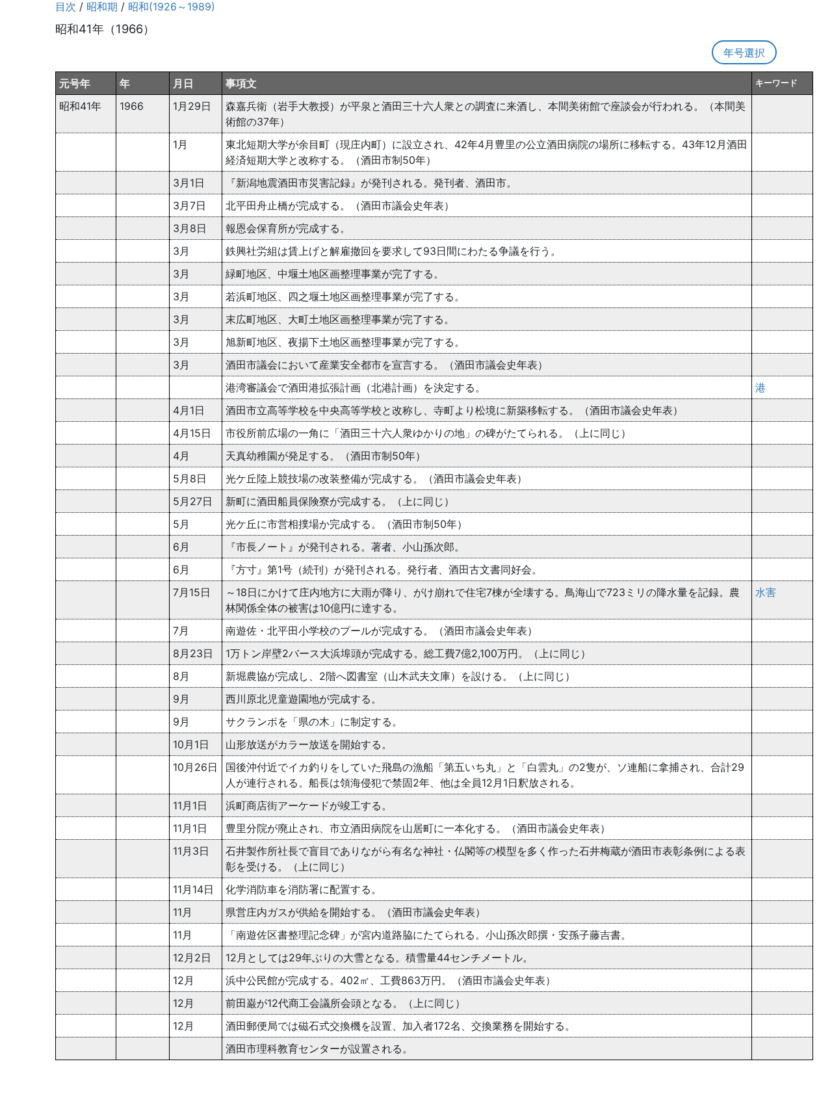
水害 (765, 592)
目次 (65, 6)
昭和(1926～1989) (171, 6)
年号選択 (744, 52)
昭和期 (102, 6)
